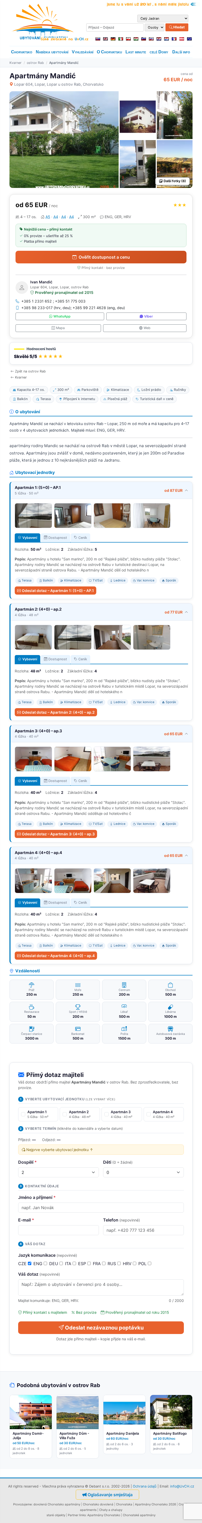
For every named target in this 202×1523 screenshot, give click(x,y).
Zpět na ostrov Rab (30, 371)
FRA (97, 1263)
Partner (73, 1515)
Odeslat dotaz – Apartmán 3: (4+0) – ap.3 (58, 834)
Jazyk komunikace (47, 1255)
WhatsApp (61, 316)
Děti (118, 1162)
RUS (112, 1263)
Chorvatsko (21, 52)
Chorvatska (124, 1504)
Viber (148, 316)
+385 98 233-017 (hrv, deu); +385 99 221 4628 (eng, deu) (73, 307)
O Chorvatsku (109, 52)
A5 (48, 216)
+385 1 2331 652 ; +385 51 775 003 (53, 301)
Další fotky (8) (175, 181)
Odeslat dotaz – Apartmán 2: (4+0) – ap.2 (58, 712)
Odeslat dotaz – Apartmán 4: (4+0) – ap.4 (58, 955)
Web (147, 328)
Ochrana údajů (144, 1486)
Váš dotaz (39, 1274)
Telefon (121, 1220)
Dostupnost (57, 538)
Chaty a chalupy (110, 1510)
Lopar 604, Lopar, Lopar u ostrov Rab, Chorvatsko (59, 84)
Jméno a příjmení (37, 1197)
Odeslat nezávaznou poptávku (104, 1328)
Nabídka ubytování (52, 52)
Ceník (82, 538)
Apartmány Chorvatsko (103, 1515)
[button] (101, 353)
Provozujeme (22, 1504)
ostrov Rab (35, 63)
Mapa (60, 328)
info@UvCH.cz (182, 1486)
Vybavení (29, 538)
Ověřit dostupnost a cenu (104, 257)
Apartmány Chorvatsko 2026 (155, 1504)
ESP (82, 1263)
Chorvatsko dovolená (98, 1504)
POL (143, 1263)
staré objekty (56, 1515)
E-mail (26, 1220)
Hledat (179, 27)
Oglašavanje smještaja (110, 1494)
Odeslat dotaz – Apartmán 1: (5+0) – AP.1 (58, 590)
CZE (23, 1263)
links (82, 1515)
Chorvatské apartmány (139, 1515)
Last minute (135, 52)
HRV (128, 1263)
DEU (54, 1263)
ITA (69, 1263)
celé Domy (159, 52)
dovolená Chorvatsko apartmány (56, 1504)
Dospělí (27, 1162)
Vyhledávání (82, 52)
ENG (38, 1263)
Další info (181, 52)
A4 (55, 216)
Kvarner (15, 63)
